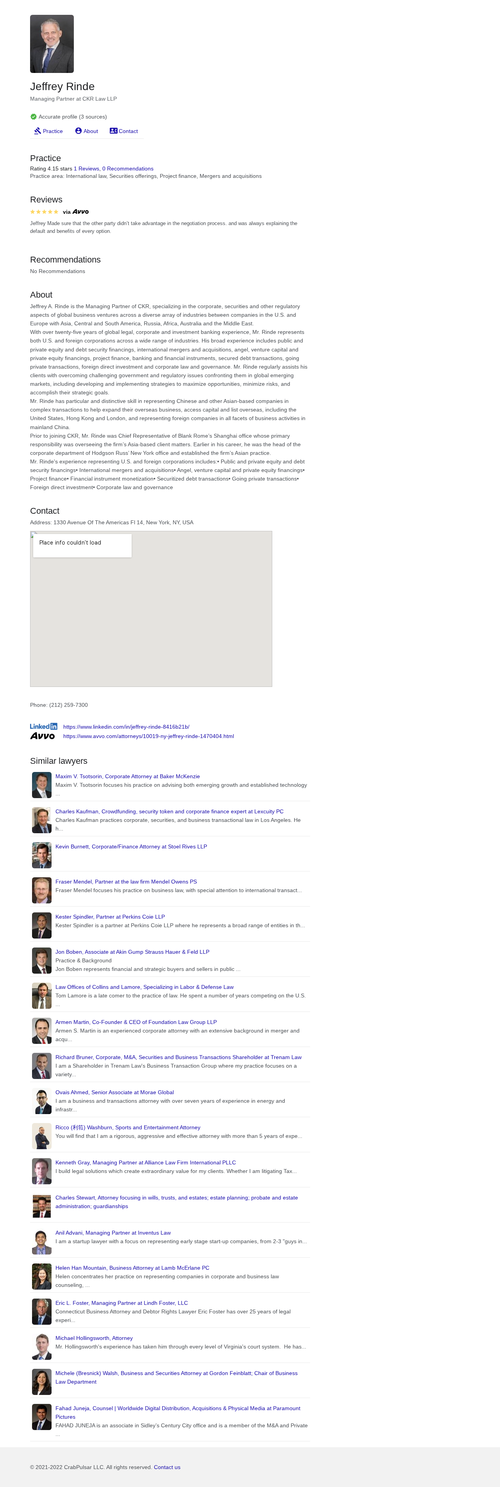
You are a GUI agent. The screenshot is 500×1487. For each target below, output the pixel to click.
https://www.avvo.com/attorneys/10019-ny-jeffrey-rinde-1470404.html (148, 736)
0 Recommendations (128, 168)
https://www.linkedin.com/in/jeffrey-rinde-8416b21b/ (126, 727)
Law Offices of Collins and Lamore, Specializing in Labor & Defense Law (144, 987)
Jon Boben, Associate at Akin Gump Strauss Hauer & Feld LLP (132, 952)
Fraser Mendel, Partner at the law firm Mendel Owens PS (126, 881)
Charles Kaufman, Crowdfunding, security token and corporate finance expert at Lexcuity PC (169, 811)
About (91, 131)
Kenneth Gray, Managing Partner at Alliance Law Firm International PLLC (145, 1162)
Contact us (167, 1467)
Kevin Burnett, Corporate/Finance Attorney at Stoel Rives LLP (131, 846)
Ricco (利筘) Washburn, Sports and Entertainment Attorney (127, 1127)
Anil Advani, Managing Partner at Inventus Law (113, 1233)
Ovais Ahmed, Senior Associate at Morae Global (114, 1092)
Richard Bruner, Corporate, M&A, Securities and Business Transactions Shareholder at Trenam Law (178, 1057)
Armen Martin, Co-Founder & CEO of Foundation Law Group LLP (136, 1022)
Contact (128, 131)
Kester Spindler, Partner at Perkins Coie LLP (110, 917)
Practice (53, 131)
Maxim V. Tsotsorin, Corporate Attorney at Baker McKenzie (127, 776)
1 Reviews (86, 168)
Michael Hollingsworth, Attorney (94, 1338)
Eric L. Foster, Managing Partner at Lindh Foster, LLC (121, 1303)
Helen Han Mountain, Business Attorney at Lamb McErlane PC (132, 1268)
